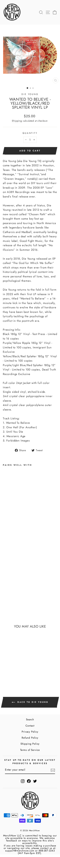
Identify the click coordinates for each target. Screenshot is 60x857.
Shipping (17, 120)
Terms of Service (30, 750)
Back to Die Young (32, 702)
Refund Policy (30, 738)
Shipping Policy (30, 744)
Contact (30, 726)
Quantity (30, 133)
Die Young (30, 94)
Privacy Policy (30, 732)
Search (30, 719)
